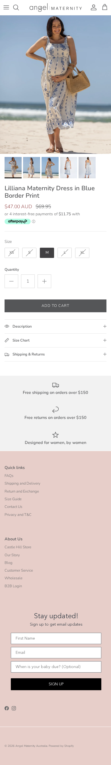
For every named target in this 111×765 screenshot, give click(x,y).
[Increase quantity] (44, 281)
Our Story (12, 555)
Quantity (12, 269)
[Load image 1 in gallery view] (55, 84)
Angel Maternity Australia (31, 746)
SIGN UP (56, 684)
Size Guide (13, 499)
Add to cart (55, 305)
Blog (9, 562)
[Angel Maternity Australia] (55, 7)
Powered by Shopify (61, 746)
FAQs (9, 475)
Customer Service (19, 570)
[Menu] (6, 7)
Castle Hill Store (18, 547)
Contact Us (13, 506)
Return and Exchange (22, 491)
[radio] (12, 253)
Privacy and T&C (18, 514)
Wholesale (13, 578)
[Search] (19, 7)
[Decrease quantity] (11, 281)
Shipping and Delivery (22, 483)
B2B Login (13, 586)
